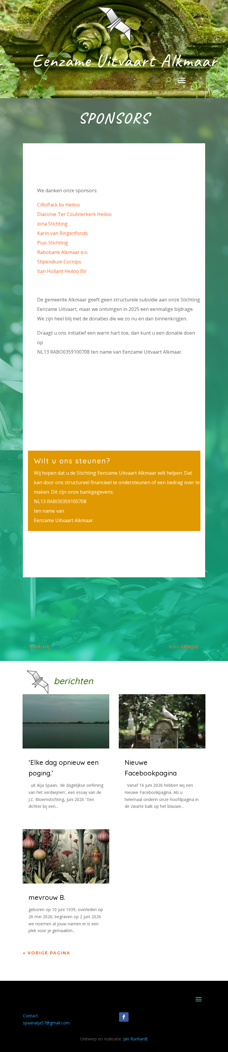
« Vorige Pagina (46, 953)
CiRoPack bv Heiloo (58, 204)
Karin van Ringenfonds (62, 233)
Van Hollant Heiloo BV (61, 271)
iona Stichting (52, 223)
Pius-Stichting (52, 242)
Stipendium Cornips (59, 261)
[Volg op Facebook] (124, 1017)
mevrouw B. (46, 897)
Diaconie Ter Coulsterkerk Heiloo (74, 214)
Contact (30, 1015)
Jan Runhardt (135, 1039)
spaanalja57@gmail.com (46, 1023)
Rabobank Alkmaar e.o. (62, 252)
